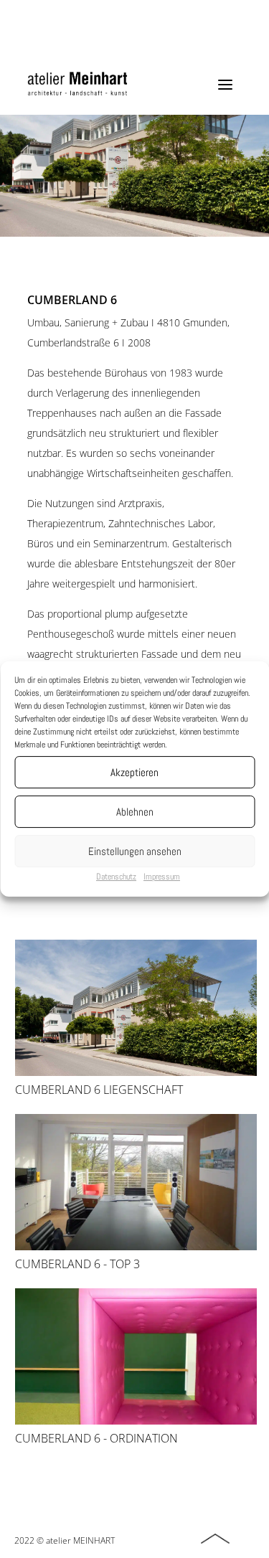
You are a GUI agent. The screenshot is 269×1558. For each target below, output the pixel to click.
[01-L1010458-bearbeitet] (136, 1421)
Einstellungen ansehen (134, 851)
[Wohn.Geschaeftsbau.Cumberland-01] (136, 1072)
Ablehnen (135, 811)
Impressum (161, 876)
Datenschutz (116, 876)
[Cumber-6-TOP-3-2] (136, 1246)
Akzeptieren (134, 772)
